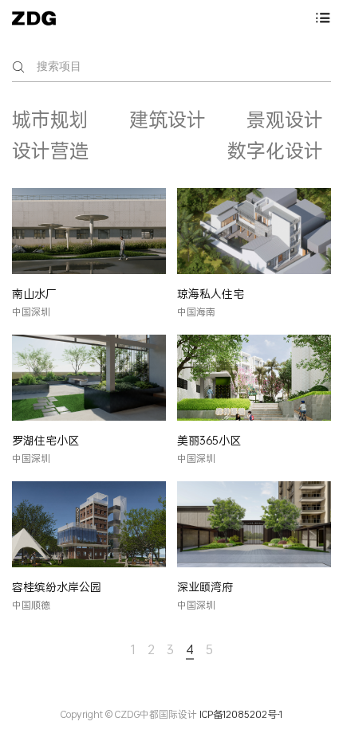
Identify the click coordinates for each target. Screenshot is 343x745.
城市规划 (50, 119)
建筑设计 (167, 119)
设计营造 (50, 150)
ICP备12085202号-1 (240, 714)
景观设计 (284, 119)
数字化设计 (275, 150)
